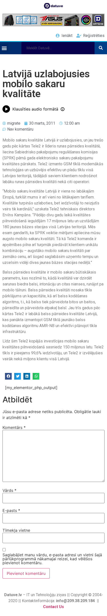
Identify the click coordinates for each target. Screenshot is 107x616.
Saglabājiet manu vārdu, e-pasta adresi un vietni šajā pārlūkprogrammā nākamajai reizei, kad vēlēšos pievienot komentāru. (52, 559)
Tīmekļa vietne (16, 530)
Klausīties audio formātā (35, 109)
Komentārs (14, 427)
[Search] (101, 48)
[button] (4, 48)
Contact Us (53, 606)
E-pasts (11, 510)
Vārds (9, 490)
